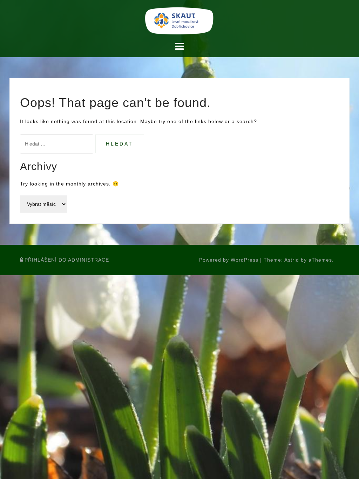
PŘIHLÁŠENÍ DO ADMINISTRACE (67, 260)
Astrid (291, 260)
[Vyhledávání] (57, 144)
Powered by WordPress (228, 260)
